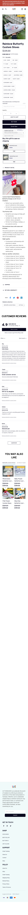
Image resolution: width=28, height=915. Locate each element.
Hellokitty (5, 276)
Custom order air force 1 (12, 272)
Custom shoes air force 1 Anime (15, 264)
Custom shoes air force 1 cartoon (15, 256)
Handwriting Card (13, 156)
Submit (15, 815)
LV (18, 276)
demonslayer (13, 276)
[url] (14, 3)
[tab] (11, 36)
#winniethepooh (16, 278)
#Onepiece (5, 275)
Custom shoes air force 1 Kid (14, 266)
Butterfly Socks (13, 145)
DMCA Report (15, 894)
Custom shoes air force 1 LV (13, 268)
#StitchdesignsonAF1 (15, 275)
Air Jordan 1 (9, 270)
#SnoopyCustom (7, 278)
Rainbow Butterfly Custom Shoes (9, 363)
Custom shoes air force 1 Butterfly (15, 258)
